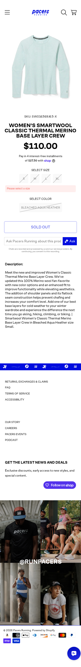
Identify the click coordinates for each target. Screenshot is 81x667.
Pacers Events (15, 434)
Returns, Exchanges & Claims (26, 381)
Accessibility (14, 399)
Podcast (11, 440)
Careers (11, 428)
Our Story (12, 422)
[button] (7, 12)
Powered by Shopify (43, 630)
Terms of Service (17, 393)
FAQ (7, 387)
